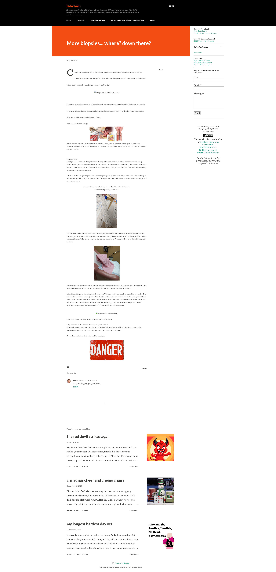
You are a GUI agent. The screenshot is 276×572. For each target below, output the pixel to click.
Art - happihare (200, 31)
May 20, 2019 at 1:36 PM (88, 380)
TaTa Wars (73, 6)
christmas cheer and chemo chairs (95, 480)
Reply (75, 387)
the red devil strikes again (89, 436)
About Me (80, 20)
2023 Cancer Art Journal (204, 41)
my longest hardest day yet (89, 524)
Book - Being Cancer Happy (205, 33)
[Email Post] (68, 368)
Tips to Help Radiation (203, 63)
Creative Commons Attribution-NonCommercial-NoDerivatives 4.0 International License (208, 147)
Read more (133, 467)
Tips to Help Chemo (202, 60)
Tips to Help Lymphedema (205, 65)
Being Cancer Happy (98, 20)
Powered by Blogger (122, 563)
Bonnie (75, 380)
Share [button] (160, 70)
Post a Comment (81, 467)
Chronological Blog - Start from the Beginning (127, 20)
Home (68, 20)
